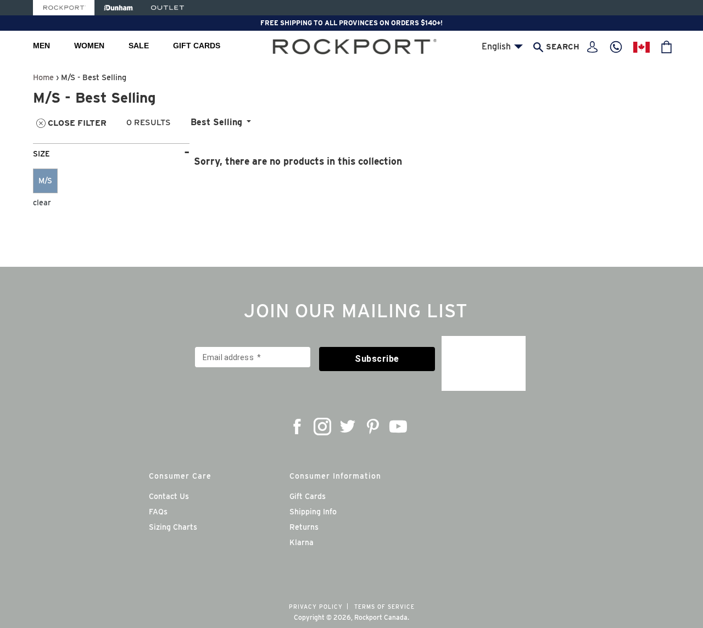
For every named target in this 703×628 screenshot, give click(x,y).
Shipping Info (313, 511)
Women (89, 45)
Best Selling (216, 122)
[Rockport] (63, 7)
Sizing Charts (173, 527)
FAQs (158, 511)
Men (41, 45)
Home (43, 77)
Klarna (301, 542)
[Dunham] (118, 7)
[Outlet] (167, 7)
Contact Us (169, 496)
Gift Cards (196, 45)
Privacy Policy (316, 606)
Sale (139, 45)
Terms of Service (384, 606)
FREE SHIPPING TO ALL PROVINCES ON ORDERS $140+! (351, 23)
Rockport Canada (381, 617)
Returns (304, 527)
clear (42, 202)
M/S (45, 180)
